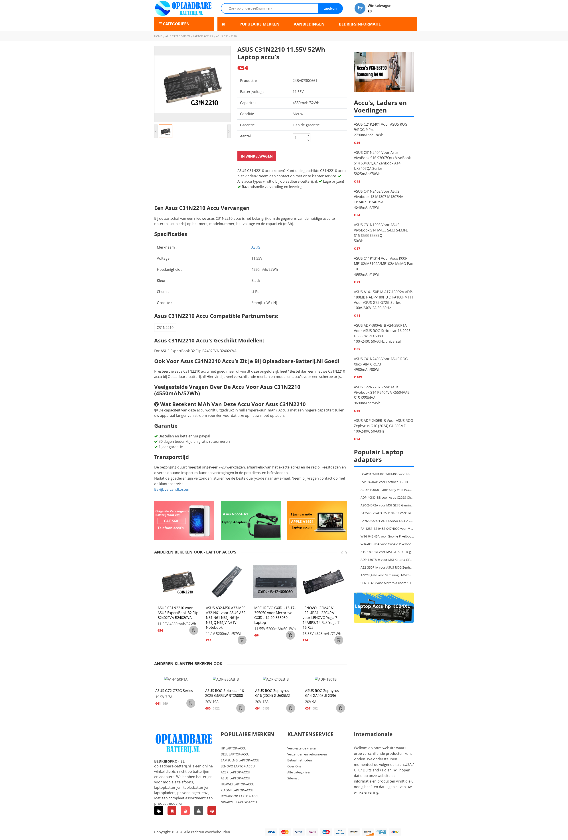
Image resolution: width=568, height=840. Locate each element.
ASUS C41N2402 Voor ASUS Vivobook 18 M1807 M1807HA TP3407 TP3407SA (378, 196)
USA (408, 764)
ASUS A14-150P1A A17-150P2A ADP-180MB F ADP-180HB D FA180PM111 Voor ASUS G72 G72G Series (384, 297)
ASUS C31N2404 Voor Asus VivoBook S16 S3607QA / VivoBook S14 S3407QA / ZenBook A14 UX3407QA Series (382, 160)
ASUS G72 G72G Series (174, 690)
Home (158, 36)
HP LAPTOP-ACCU (233, 748)
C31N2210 (165, 327)
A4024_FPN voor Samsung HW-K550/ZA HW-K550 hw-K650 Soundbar (387, 575)
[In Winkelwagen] (193, 630)
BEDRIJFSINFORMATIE (360, 24)
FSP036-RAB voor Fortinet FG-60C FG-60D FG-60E (387, 482)
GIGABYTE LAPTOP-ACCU (239, 802)
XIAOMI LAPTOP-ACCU (237, 790)
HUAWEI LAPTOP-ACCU (237, 784)
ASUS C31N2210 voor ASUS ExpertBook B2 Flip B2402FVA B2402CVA (178, 612)
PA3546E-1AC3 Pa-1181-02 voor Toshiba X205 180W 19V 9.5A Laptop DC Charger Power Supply (387, 513)
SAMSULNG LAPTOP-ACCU (240, 760)
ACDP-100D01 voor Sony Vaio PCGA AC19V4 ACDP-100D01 (387, 490)
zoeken (330, 8)
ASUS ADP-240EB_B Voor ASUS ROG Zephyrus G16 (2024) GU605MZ (383, 423)
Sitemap (293, 778)
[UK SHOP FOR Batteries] (198, 810)
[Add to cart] (190, 703)
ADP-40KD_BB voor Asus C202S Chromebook (387, 497)
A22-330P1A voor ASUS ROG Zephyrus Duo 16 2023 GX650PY (387, 567)
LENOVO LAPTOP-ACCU (238, 766)
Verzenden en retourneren (307, 754)
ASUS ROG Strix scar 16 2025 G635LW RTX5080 (224, 693)
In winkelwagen (257, 156)
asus (255, 247)
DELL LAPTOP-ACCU (235, 754)
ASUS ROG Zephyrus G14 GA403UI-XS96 (322, 693)
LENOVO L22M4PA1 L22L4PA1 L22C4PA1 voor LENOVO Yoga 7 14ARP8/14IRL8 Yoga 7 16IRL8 (321, 617)
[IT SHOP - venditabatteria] (172, 810)
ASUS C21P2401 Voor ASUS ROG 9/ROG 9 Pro (380, 127)
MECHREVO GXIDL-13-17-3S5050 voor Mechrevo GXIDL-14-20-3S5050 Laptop (275, 615)
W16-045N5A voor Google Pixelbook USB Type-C (387, 536)
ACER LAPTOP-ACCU (235, 772)
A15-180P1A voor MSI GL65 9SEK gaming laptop (387, 552)
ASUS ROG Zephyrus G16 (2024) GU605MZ (272, 693)
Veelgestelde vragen (302, 748)
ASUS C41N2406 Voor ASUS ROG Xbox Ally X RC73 (381, 361)
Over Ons (294, 766)
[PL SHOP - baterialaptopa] (185, 810)
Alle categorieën (177, 36)
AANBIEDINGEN (309, 24)
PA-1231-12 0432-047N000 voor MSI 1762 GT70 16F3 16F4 (387, 528)
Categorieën (176, 23)
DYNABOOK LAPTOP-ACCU (240, 796)
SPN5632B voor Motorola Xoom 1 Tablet (387, 583)
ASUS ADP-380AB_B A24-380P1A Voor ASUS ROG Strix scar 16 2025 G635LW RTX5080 (382, 330)
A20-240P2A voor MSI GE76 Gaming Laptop (387, 505)
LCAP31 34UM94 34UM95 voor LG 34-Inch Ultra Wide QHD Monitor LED (387, 474)
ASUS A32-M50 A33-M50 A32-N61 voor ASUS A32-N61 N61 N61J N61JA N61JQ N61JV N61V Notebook (226, 617)
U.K (357, 770)
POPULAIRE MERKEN (259, 24)
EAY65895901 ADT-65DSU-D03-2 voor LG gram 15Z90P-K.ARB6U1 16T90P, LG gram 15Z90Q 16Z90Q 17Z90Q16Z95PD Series (387, 521)
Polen (387, 770)
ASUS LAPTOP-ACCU (235, 778)
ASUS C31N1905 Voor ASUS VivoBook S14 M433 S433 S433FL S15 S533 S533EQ (381, 230)
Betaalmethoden (299, 760)
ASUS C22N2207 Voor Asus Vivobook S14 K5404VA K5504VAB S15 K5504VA (382, 392)
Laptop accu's (203, 36)
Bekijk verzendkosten (171, 489)
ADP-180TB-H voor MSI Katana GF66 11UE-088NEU (387, 559)
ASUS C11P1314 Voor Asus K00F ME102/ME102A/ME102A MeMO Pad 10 (383, 263)
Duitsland (371, 770)
